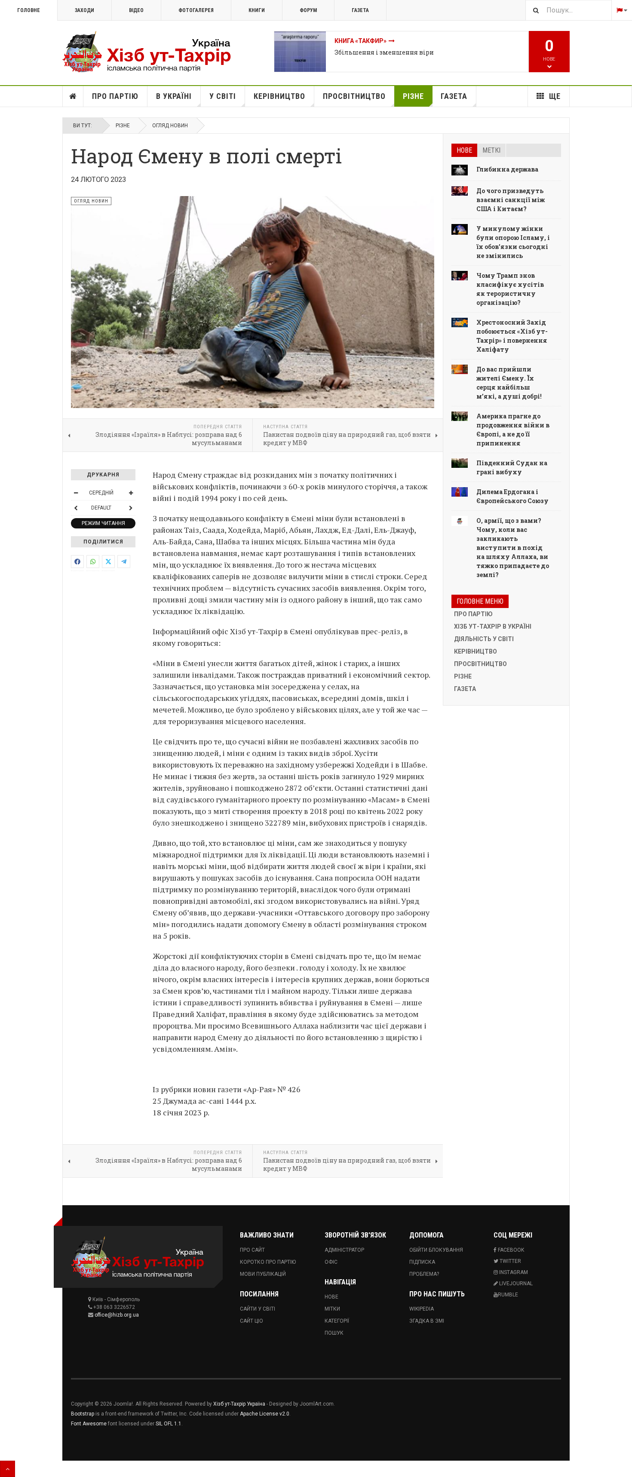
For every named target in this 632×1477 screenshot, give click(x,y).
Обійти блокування (436, 1250)
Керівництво (279, 96)
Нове (464, 150)
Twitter (509, 1261)
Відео (136, 10)
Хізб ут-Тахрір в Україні (492, 626)
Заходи (84, 10)
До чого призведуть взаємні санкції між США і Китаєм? (510, 200)
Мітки (332, 1309)
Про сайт (252, 1250)
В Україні (174, 96)
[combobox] (568, 10)
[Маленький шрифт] (75, 492)
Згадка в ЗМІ (426, 1321)
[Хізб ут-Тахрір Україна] (152, 51)
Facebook (510, 1250)
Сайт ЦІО (251, 1321)
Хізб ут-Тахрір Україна (239, 1404)
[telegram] (123, 561)
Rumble (508, 1295)
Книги (257, 10)
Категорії (337, 1321)
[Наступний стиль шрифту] (130, 508)
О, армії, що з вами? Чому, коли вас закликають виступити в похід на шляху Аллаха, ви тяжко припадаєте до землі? (512, 547)
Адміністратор (344, 1250)
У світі (222, 96)
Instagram (513, 1272)
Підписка (422, 1262)
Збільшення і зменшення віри (384, 52)
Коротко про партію (268, 1262)
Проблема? (424, 1274)
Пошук (334, 1333)
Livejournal (515, 1283)
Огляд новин (170, 126)
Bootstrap (82, 1414)
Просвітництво (354, 96)
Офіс (331, 1262)
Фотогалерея (196, 10)
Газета (360, 10)
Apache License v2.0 (264, 1414)
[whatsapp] (92, 561)
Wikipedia (421, 1309)
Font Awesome (89, 1424)
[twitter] (108, 561)
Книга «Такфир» (360, 40)
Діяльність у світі (484, 639)
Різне (413, 96)
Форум (308, 10)
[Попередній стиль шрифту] (75, 508)
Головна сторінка (73, 96)
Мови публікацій (263, 1274)
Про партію (115, 96)
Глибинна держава (507, 169)
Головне (28, 10)
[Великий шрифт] (130, 492)
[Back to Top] (7, 1469)
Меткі (491, 150)
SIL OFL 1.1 (168, 1424)
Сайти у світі (257, 1309)
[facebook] (77, 561)
